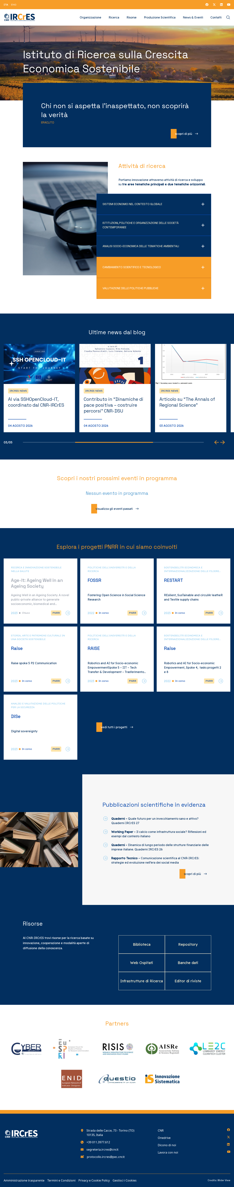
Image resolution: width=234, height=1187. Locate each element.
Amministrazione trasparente (24, 1180)
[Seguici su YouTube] (228, 4)
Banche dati (188, 962)
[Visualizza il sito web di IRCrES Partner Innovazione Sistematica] (162, 1079)
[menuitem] (6, 4)
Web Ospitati (141, 962)
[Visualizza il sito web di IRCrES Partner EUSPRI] (71, 1048)
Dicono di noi (167, 1145)
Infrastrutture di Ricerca (141, 981)
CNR (161, 1130)
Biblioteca (141, 944)
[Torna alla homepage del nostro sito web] (20, 17)
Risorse (132, 17)
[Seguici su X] (214, 4)
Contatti (216, 17)
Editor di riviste (188, 981)
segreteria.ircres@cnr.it (102, 1149)
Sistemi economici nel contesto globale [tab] (132, 204)
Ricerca (114, 17)
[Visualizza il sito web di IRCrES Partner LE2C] (207, 1048)
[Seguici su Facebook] (206, 4)
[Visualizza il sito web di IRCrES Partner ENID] (71, 1079)
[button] (216, 442)
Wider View (224, 1180)
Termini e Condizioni (61, 1180)
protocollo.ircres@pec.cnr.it (106, 1157)
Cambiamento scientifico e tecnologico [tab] (132, 267)
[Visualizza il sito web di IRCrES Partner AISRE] (162, 1048)
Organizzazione (90, 17)
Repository (188, 944)
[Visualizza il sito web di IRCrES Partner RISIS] (117, 1048)
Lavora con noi (168, 1152)
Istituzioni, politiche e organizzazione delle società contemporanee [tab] (141, 225)
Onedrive (164, 1138)
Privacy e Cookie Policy (94, 1180)
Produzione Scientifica (160, 17)
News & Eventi (193, 17)
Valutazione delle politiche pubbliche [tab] (130, 288)
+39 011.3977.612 (98, 1142)
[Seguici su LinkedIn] (221, 4)
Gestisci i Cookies (125, 1180)
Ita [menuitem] (6, 4)
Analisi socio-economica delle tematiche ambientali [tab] (141, 246)
